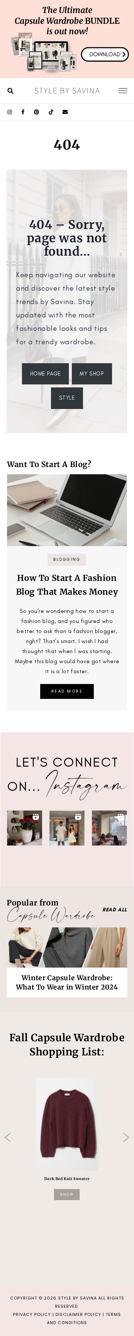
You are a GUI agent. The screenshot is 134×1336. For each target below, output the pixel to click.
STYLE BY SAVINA (77, 1298)
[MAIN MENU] (123, 90)
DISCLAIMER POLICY (78, 1314)
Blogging (66, 559)
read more (67, 691)
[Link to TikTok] (51, 112)
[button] (24, 828)
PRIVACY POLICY (32, 1314)
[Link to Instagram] (9, 112)
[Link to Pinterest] (36, 112)
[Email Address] (65, 112)
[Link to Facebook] (23, 112)
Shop (67, 1194)
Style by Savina (67, 90)
